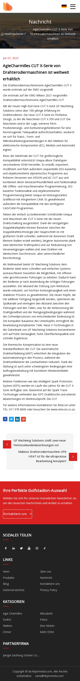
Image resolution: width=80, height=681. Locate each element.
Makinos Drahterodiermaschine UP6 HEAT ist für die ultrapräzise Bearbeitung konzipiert (42, 456)
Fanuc (44, 619)
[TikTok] (45, 548)
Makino (7, 626)
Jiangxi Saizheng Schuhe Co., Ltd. (20, 655)
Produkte (8, 578)
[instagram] (37, 548)
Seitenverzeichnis (13, 590)
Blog (6, 584)
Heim (6, 34)
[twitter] (21, 548)
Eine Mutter (47, 626)
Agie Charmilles (12, 613)
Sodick (7, 619)
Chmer (7, 632)
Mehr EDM (47, 632)
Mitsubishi (46, 613)
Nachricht (17, 34)
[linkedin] (14, 548)
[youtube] (29, 548)
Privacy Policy (48, 590)
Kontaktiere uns (15, 514)
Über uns (45, 571)
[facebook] (6, 548)
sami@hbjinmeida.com (49, 676)
